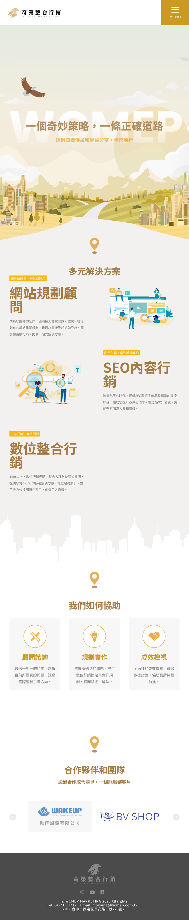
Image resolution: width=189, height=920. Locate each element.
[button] (12, 817)
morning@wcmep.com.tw (115, 904)
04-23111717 (65, 904)
